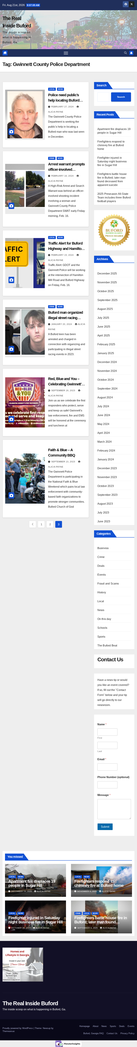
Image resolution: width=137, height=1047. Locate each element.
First (99, 737)
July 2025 (103, 317)
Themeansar (8, 1031)
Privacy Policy (127, 1033)
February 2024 (106, 450)
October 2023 (105, 486)
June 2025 (103, 326)
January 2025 (105, 353)
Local (52, 89)
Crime (51, 158)
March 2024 (104, 441)
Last (99, 751)
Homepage (84, 1026)
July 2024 (103, 406)
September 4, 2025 (87, 928)
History (101, 592)
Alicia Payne (44, 891)
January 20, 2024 (62, 324)
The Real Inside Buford (30, 1003)
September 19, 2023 (63, 390)
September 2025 (107, 300)
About (95, 1026)
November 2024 (107, 370)
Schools (102, 627)
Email (101, 759)
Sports (101, 636)
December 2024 (107, 362)
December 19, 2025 (22, 891)
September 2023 (107, 494)
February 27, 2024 (62, 107)
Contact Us (112, 1033)
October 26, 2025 (21, 928)
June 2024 (103, 415)
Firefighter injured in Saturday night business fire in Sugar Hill (112, 161)
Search (102, 85)
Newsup (46, 1028)
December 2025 (107, 273)
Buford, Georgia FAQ (93, 1033)
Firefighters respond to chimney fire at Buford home (111, 145)
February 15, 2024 (62, 255)
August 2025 (105, 309)
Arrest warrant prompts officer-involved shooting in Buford (66, 169)
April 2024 (103, 432)
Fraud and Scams (108, 583)
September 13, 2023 (63, 462)
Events (101, 574)
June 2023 (103, 521)
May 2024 (103, 424)
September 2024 (107, 388)
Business (103, 548)
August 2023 (105, 503)
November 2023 (107, 477)
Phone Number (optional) (113, 777)
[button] (125, 52)
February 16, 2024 (62, 176)
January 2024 (105, 459)
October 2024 (105, 379)
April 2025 (103, 335)
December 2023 (107, 468)
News (60, 89)
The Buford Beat (107, 645)
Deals (101, 565)
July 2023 (103, 512)
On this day (104, 619)
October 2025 (105, 291)
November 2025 (107, 282)
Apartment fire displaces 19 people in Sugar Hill (31, 883)
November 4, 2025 (87, 891)
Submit (105, 826)
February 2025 (106, 344)
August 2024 (105, 397)
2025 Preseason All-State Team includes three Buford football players (114, 197)
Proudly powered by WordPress (18, 1028)
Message (103, 795)
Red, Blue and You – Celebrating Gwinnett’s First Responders (65, 384)
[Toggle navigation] (66, 53)
